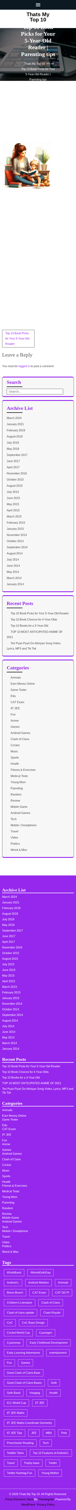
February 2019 (16, 430)
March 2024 (14, 418)
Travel (14, 831)
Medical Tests (19, 776)
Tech (14, 819)
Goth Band (13, 1392)
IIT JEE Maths (15, 1412)
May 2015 (13, 504)
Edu (13, 696)
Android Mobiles (38, 1282)
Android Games (20, 732)
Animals (16, 677)
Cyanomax (14, 1342)
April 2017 (13, 467)
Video (14, 837)
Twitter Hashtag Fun (19, 1472)
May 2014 (13, 571)
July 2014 (13, 559)
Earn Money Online (23, 683)
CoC (10, 1322)
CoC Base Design (33, 1322)
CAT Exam (17, 702)
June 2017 (13, 461)
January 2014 (15, 584)
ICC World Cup (16, 1402)
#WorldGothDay (40, 1272)
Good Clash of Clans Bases (24, 1382)
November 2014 (17, 534)
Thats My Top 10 (38, 17)
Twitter (53, 1462)
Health (15, 763)
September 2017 (17, 454)
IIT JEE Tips (14, 1432)
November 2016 (17, 473)
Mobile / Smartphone (24, 825)
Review (15, 800)
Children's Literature (19, 1302)
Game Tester (19, 689)
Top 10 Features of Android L (51, 1452)
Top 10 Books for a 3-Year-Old (29, 625)
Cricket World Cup (18, 1332)
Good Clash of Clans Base (23, 1372)
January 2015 (15, 528)
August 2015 (15, 485)
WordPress (28, 1504)
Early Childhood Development (49, 1342)
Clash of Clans (20, 739)
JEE (34, 1432)
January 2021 (15, 424)
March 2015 (14, 516)
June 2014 (13, 565)
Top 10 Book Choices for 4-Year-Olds (34, 619)
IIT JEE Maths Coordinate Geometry (29, 1422)
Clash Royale (51, 1312)
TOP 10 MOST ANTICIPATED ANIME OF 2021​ (31, 1083)
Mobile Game (19, 806)
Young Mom (18, 782)
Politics (15, 843)
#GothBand (14, 1272)
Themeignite (46, 1499)
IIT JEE (15, 708)
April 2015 (13, 510)
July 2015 (13, 491)
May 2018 (13, 448)
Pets (64, 1432)
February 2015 (16, 522)
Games (15, 726)
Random (16, 794)
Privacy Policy (46, 1504)
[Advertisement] (28, 116)
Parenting (17, 788)
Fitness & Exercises (23, 769)
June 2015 (13, 498)
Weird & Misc (19, 849)
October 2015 (15, 479)
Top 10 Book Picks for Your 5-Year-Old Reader (17, 338)
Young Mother (50, 1472)
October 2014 (15, 541)
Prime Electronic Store (19, 1499)
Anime (15, 720)
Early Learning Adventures (23, 1352)
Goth (54, 1382)
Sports (15, 757)
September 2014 (17, 547)
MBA (49, 1432)
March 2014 (14, 578)
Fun (13, 714)
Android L (13, 1282)
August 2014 (15, 553)
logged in (24, 366)
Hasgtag (35, 1392)
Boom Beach (15, 1292)
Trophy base (31, 1462)
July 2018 (13, 442)
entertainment (57, 1352)
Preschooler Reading (20, 1442)
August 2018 (15, 436)
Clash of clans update (20, 1312)
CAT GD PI (62, 1292)
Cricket (15, 745)
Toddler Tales (15, 1452)
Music (14, 751)
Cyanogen (45, 1332)
